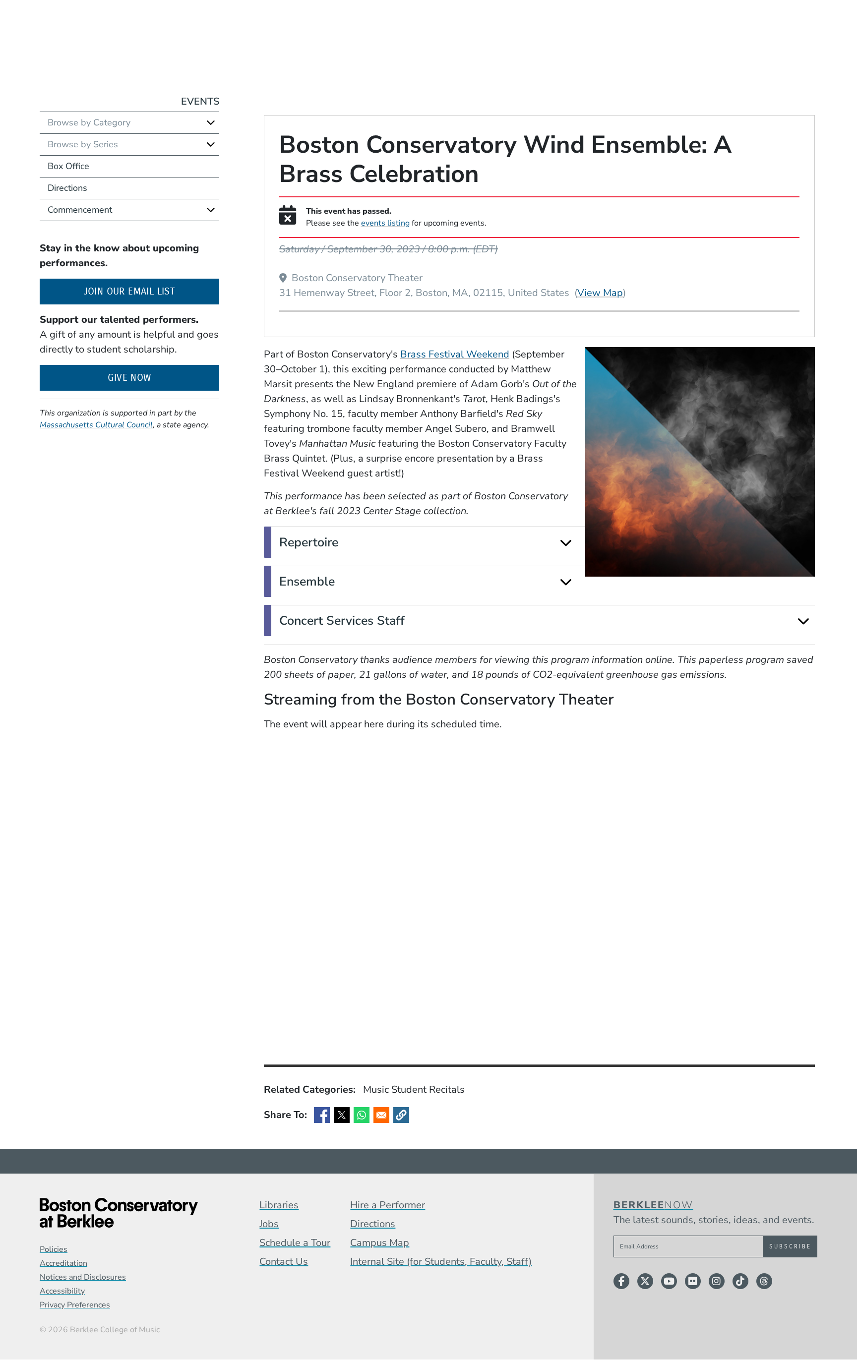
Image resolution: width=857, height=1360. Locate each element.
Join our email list (151, 291)
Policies (53, 1249)
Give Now (129, 377)
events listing (385, 223)
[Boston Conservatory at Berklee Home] (119, 1213)
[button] (401, 1115)
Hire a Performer (387, 1205)
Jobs (269, 1224)
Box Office (68, 166)
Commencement (80, 210)
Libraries (279, 1205)
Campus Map (379, 1242)
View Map (600, 292)
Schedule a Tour (294, 1242)
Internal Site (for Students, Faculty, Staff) (441, 1261)
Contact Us (283, 1261)
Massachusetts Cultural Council (96, 424)
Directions (67, 188)
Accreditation (63, 1263)
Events (200, 101)
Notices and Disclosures (83, 1277)
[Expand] (565, 542)
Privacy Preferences (75, 1305)
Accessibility (62, 1291)
